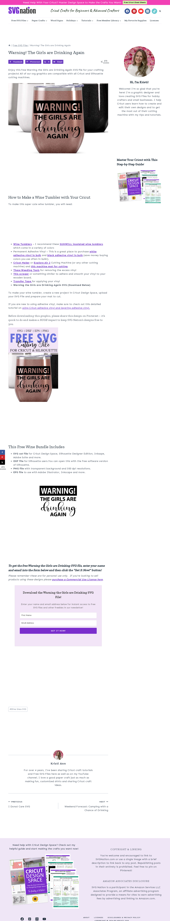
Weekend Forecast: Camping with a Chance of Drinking (86, 806)
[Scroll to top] (163, 911)
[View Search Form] (160, 11)
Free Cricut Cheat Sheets (135, 2)
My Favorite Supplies (135, 20)
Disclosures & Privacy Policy (124, 917)
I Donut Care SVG (19, 804)
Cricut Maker (21, 262)
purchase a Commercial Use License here (77, 579)
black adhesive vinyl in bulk (65, 255)
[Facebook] (127, 11)
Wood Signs (57, 20)
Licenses (154, 20)
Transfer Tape (22, 281)
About (86, 917)
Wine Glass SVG (18, 709)
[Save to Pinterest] (2, 457)
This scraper (21, 273)
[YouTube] (141, 11)
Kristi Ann (58, 763)
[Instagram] (147, 11)
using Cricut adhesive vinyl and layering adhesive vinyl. (56, 307)
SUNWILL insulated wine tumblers (81, 244)
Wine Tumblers (22, 244)
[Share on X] (2, 462)
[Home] (9, 45)
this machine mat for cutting (49, 266)
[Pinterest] (134, 11)
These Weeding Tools (26, 270)
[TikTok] (154, 11)
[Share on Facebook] (2, 452)
